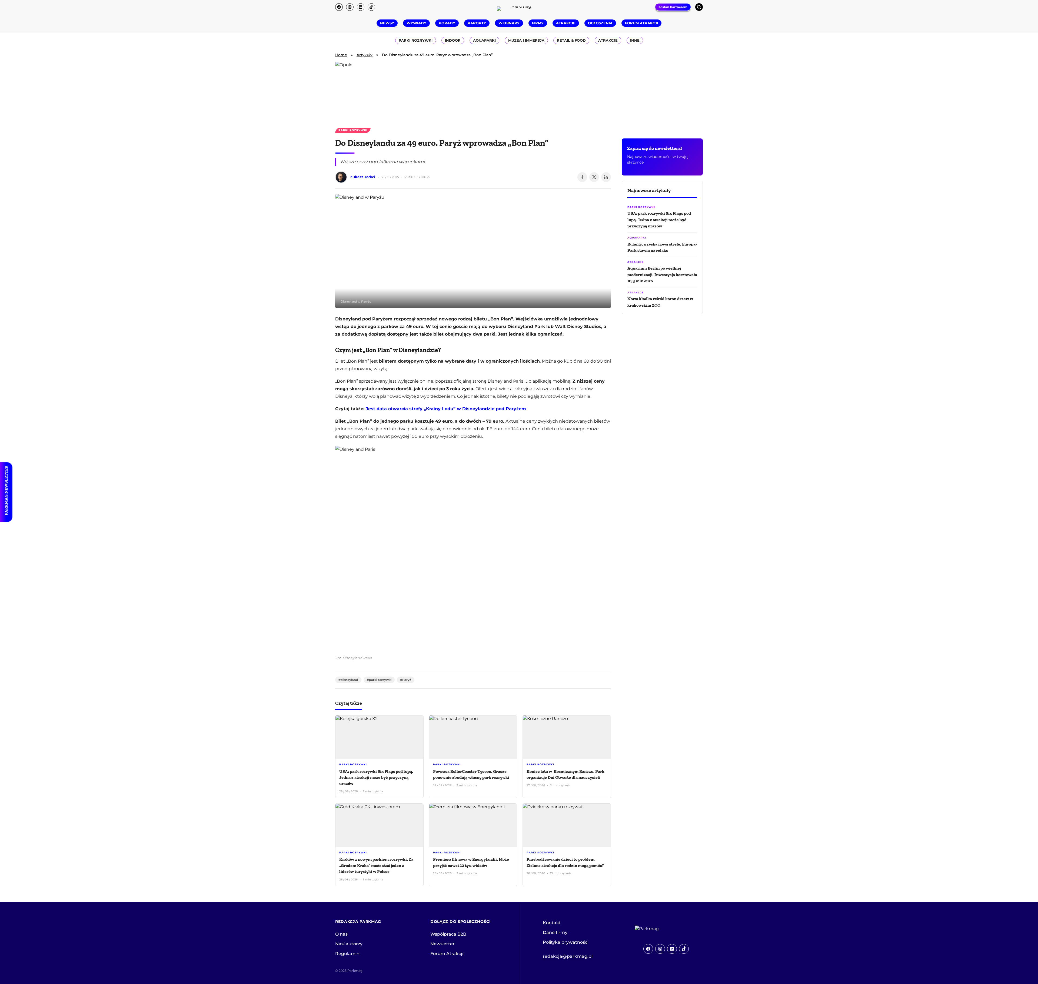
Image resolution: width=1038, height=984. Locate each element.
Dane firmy (555, 932)
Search (699, 7)
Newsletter (442, 943)
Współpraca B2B (448, 934)
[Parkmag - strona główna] (662, 929)
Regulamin (347, 953)
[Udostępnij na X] (594, 177)
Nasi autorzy (348, 943)
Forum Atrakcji (446, 953)
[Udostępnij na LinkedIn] (606, 177)
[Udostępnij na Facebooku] (582, 177)
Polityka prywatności (565, 942)
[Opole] (519, 91)
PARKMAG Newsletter (6, 490)
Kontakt (552, 922)
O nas (341, 934)
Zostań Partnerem (672, 7)
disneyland (349, 680)
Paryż (406, 680)
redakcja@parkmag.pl (568, 956)
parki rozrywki (380, 680)
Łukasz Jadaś (362, 177)
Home (341, 54)
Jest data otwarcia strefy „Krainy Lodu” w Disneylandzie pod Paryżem (446, 408)
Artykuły (364, 54)
